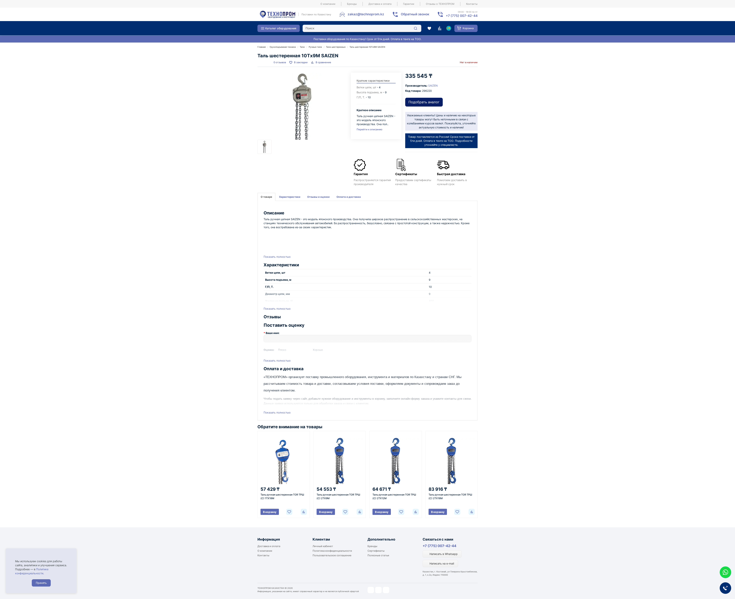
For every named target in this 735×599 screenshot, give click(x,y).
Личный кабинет (323, 546)
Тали (302, 47)
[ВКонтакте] (386, 590)
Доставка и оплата (379, 3)
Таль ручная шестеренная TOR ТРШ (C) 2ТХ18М (450, 496)
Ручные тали (315, 47)
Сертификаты (376, 550)
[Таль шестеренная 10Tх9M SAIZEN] (302, 106)
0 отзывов (280, 62)
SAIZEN (433, 85)
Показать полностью (277, 256)
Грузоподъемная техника (283, 47)
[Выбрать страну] (448, 28)
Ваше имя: (272, 333)
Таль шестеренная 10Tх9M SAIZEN (367, 47)
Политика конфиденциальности (332, 550)
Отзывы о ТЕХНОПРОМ (440, 3)
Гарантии (408, 3)
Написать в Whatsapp (443, 554)
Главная (261, 47)
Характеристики (289, 196)
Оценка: (269, 349)
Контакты (472, 3)
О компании (327, 3)
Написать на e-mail (441, 563)
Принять (41, 582)
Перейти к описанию (369, 129)
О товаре (266, 196)
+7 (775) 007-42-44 (439, 546)
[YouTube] (378, 590)
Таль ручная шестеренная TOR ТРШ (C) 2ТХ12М (394, 496)
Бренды (352, 3)
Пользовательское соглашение (332, 555)
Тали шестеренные (335, 47)
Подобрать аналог (423, 102)
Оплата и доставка (348, 196)
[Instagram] (370, 590)
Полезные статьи (378, 555)
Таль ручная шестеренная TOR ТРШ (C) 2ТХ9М (338, 496)
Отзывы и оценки (318, 196)
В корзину (269, 512)
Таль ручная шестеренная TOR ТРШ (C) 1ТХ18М (282, 496)
